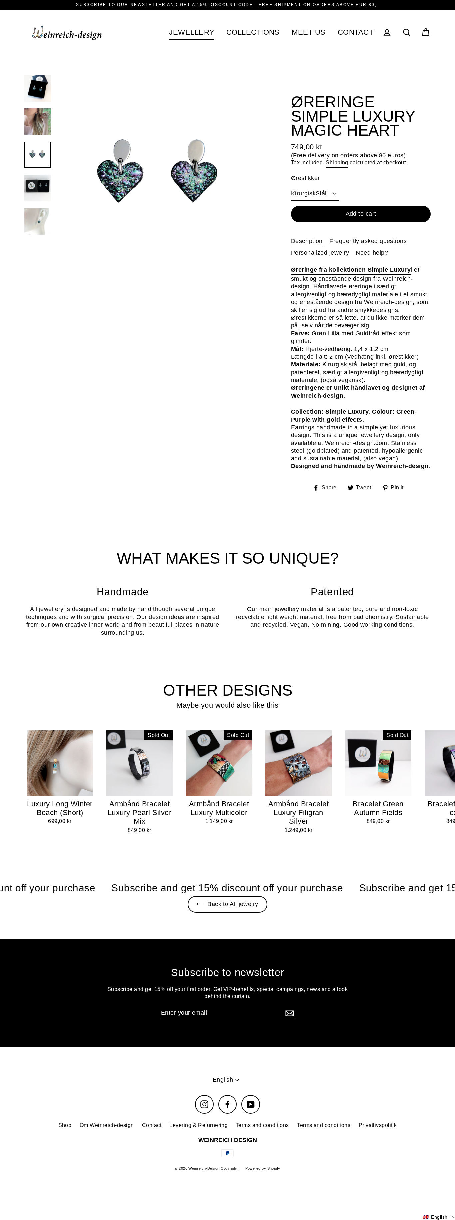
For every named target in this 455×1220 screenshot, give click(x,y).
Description (307, 241)
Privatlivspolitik (378, 1125)
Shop (65, 1125)
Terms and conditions (262, 1125)
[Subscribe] (288, 1013)
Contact (151, 1125)
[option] (160, 177)
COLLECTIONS (253, 32)
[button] (438, 1217)
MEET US (308, 32)
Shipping (337, 162)
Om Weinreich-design (107, 1125)
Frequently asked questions (368, 241)
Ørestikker (305, 178)
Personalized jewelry (320, 252)
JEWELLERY (191, 32)
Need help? (372, 252)
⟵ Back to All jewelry (227, 904)
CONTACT (355, 32)
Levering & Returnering (198, 1125)
